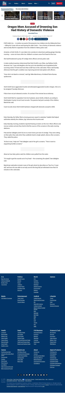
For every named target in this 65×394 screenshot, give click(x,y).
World (23, 3)
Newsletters (41, 375)
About (36, 350)
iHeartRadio (47, 375)
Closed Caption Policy (40, 379)
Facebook (18, 39)
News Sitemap (21, 380)
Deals (19, 330)
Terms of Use (10, 379)
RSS (38, 375)
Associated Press (33, 33)
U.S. (10, 3)
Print (29, 39)
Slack (35, 375)
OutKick (36, 296)
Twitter (21, 39)
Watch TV (59, 3)
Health (3, 330)
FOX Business (38, 330)
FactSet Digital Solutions (12, 386)
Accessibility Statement (12, 380)
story (32, 23)
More (35, 3)
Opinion (30, 3)
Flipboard (27, 39)
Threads (24, 39)
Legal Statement (21, 386)
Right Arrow (62, 16)
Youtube (27, 375)
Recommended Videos (7, 9)
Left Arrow (2, 16)
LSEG (43, 386)
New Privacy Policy (17, 379)
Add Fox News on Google (41, 39)
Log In (53, 3)
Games (3, 350)
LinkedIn (32, 375)
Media (3, 296)
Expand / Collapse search (49, 3)
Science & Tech (55, 330)
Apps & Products (55, 350)
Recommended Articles (22, 9)
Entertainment (22, 296)
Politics (16, 3)
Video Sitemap (28, 380)
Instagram (24, 375)
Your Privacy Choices (29, 379)
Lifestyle (53, 296)
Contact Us (50, 379)
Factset (47, 384)
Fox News (4, 3)
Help (46, 379)
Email (32, 39)
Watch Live (21, 350)
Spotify (44, 375)
